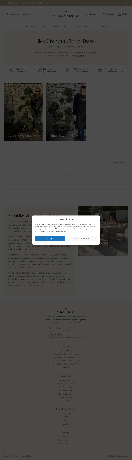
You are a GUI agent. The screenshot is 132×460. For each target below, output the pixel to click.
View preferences (82, 238)
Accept (50, 238)
